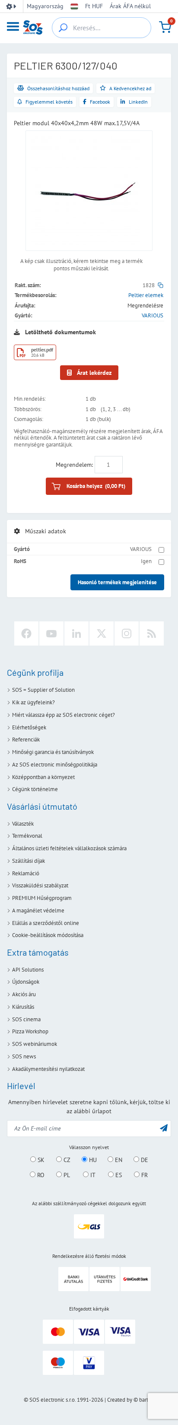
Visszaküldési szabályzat (40, 885)
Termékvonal (27, 835)
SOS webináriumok (34, 1044)
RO (39, 1175)
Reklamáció (25, 873)
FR (144, 1175)
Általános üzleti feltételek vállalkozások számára (69, 848)
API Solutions (28, 969)
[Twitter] (101, 633)
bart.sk (146, 1399)
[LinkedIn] (76, 633)
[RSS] (152, 633)
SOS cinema (26, 1019)
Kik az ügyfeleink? (33, 702)
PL (66, 1175)
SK (40, 1160)
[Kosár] (165, 27)
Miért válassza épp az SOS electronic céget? (63, 715)
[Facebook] (26, 633)
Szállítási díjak (28, 860)
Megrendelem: (74, 465)
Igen (146, 561)
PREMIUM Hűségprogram (42, 898)
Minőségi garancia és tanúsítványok (53, 752)
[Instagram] (126, 633)
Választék (23, 823)
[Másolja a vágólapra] (160, 285)
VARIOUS (152, 315)
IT (92, 1175)
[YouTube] (51, 633)
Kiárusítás (23, 1006)
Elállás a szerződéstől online (45, 923)
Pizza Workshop (30, 1031)
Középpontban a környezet (43, 777)
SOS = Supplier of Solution (43, 690)
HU (92, 1160)
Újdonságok (25, 981)
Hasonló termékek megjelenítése (117, 582)
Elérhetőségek (29, 727)
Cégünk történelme (35, 789)
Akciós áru (24, 994)
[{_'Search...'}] (63, 27)
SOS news (24, 1056)
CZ (66, 1160)
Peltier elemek (145, 295)
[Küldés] (163, 1127)
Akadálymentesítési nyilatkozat (48, 1069)
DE (143, 1160)
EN (117, 1160)
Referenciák (26, 739)
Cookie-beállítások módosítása (47, 935)
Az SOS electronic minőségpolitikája (54, 764)
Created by (119, 1399)
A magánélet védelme (38, 910)
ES (118, 1175)
